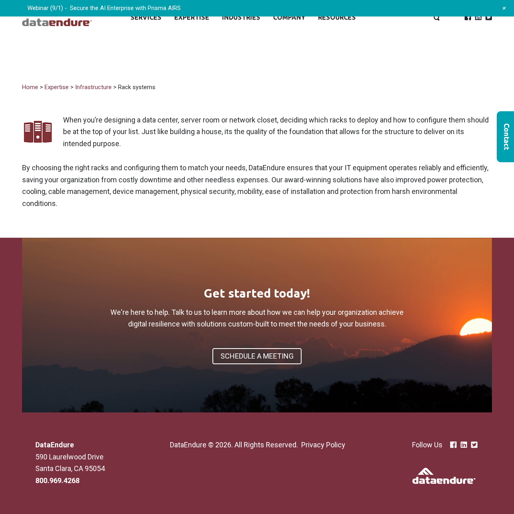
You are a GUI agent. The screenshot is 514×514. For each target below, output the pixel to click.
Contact (505, 136)
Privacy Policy (323, 445)
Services (146, 17)
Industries (241, 17)
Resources (337, 17)
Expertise (191, 17)
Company (289, 17)
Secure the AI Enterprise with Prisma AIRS (125, 8)
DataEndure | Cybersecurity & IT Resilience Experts (57, 17)
